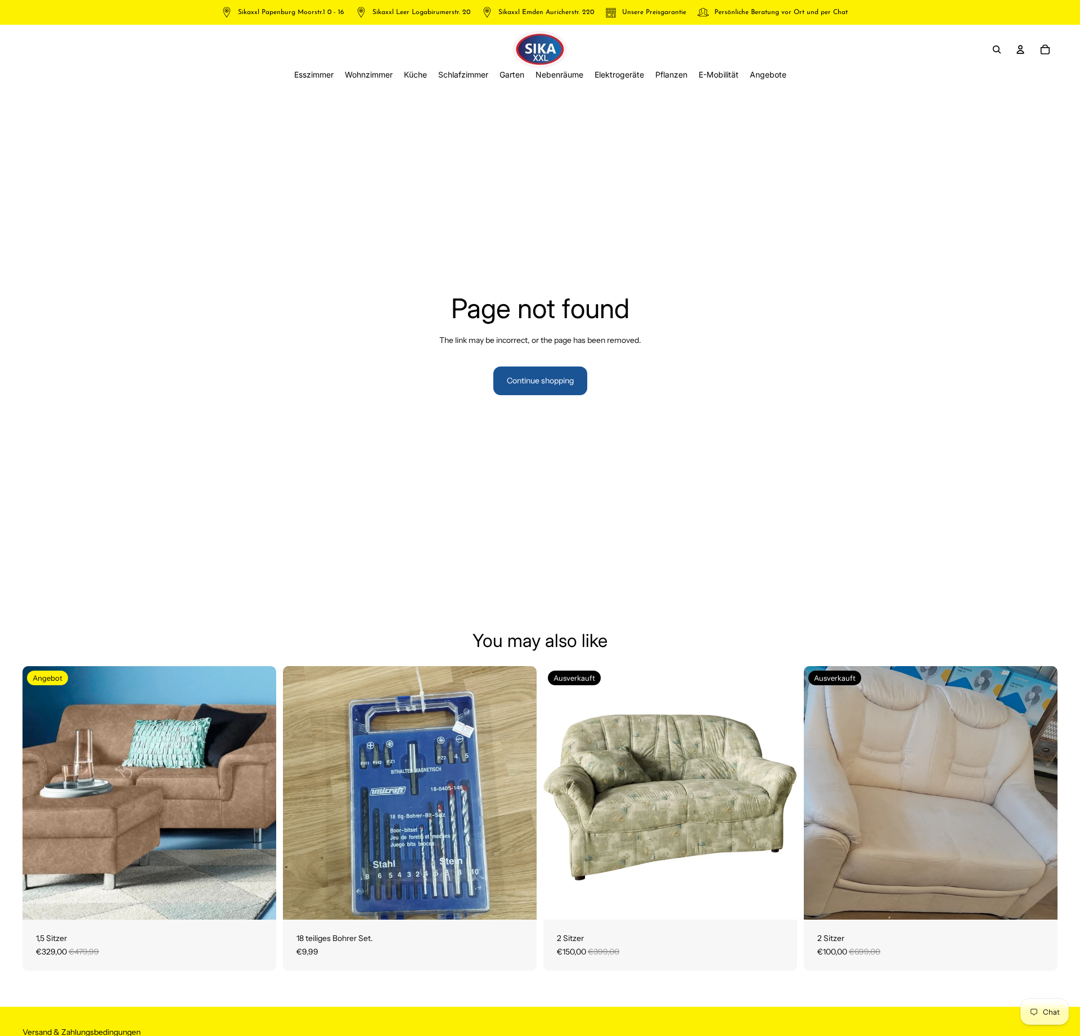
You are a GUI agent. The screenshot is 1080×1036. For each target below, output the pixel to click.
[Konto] (1020, 49)
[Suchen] (996, 49)
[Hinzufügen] (259, 902)
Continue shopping (540, 381)
